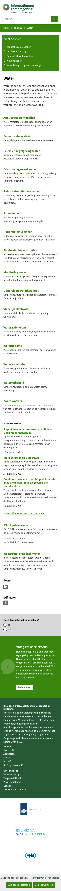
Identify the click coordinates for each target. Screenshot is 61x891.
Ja (9, 624)
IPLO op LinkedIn (13, 765)
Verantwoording (11, 774)
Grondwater (11, 213)
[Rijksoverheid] (30, 809)
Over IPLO (16, 742)
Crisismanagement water (19, 169)
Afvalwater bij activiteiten (20, 250)
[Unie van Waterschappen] (30, 832)
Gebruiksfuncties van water (21, 191)
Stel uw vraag (25, 687)
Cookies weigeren (44, 885)
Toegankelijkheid (12, 778)
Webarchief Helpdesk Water (21, 553)
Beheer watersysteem (17, 136)
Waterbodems (12, 345)
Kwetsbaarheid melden (15, 789)
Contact (7, 757)
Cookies (7, 786)
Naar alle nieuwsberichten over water (25, 513)
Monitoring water (14, 272)
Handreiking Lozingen (17, 231)
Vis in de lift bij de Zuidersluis (21, 457)
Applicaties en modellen (19, 47)
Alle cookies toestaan (19, 885)
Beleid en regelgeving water (21, 151)
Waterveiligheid (15, 60)
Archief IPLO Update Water (20, 542)
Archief (7, 761)
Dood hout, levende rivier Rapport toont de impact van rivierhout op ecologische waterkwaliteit (29, 483)
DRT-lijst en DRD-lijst (17, 51)
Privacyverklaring (12, 782)
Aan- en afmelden (16, 538)
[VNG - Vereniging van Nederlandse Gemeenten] (30, 855)
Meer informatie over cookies (44, 877)
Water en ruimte (14, 364)
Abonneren (9, 754)
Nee (10, 629)
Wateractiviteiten (14, 327)
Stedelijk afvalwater (16, 309)
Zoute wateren (13, 401)
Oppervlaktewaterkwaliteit (20, 56)
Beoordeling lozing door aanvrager (24, 65)
